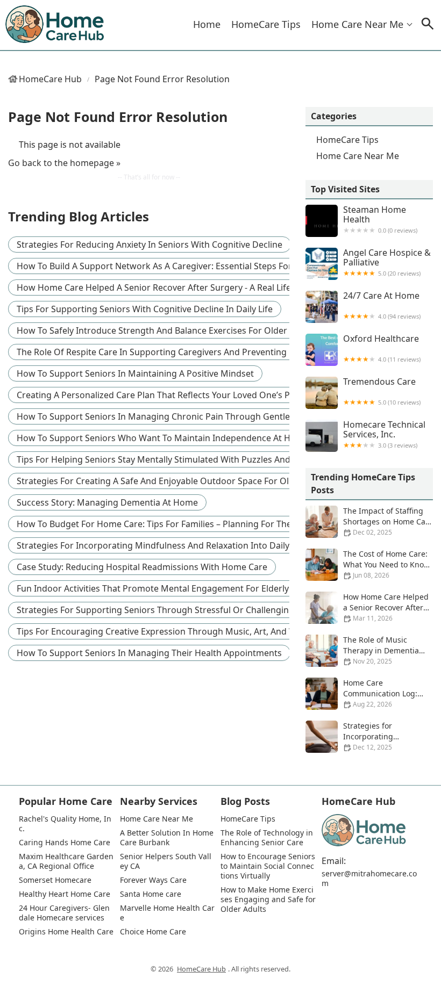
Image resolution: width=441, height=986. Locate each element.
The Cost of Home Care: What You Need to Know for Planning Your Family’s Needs (367, 565)
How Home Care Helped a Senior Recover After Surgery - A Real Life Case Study (177, 287)
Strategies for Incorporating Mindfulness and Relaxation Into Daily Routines (172, 545)
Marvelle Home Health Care (167, 913)
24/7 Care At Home (382, 305)
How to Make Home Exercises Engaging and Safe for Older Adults (268, 899)
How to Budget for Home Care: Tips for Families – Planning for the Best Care (174, 524)
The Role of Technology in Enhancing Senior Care (267, 837)
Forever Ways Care (153, 880)
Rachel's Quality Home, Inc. (65, 823)
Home (206, 24)
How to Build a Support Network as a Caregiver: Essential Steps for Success (171, 266)
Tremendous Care (382, 391)
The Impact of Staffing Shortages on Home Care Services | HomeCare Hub (369, 522)
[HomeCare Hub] (55, 24)
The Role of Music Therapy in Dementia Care (381, 650)
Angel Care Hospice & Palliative (387, 262)
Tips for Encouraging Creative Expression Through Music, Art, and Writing (168, 631)
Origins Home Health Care (66, 932)
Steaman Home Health (380, 219)
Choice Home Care (153, 932)
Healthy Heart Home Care (64, 894)
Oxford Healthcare (382, 348)
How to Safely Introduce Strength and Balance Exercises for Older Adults (166, 330)
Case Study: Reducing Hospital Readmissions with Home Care (142, 567)
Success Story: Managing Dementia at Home (107, 502)
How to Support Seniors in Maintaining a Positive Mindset (135, 373)
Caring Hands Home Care (64, 842)
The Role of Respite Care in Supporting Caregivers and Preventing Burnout (170, 352)
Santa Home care (150, 894)
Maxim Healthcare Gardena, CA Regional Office (66, 861)
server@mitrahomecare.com (369, 878)
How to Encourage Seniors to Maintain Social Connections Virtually (268, 866)
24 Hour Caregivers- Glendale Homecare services (64, 913)
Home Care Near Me (357, 24)
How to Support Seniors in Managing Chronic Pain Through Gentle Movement (176, 416)
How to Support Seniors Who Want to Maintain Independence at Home (163, 438)
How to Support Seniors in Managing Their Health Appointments (149, 653)
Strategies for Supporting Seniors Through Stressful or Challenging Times (169, 610)
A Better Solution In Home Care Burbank (168, 837)
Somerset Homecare (55, 880)
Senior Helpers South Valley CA (165, 861)
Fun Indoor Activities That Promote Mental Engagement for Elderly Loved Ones (178, 588)
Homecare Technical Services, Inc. (384, 434)
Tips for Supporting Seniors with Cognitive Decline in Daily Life (145, 309)
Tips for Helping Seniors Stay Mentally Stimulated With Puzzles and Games (169, 459)
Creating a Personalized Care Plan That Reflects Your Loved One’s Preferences (175, 395)
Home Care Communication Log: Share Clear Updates (380, 693)
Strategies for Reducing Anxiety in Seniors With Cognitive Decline (149, 244)
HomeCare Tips (266, 24)
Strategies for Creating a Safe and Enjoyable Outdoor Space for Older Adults (174, 481)
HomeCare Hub (50, 79)
